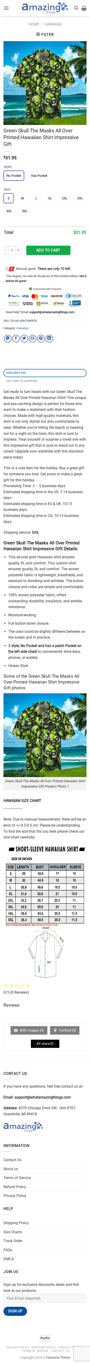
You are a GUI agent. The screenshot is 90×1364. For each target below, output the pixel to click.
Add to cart (48, 250)
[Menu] (6, 8)
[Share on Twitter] (24, 338)
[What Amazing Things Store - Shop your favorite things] (45, 8)
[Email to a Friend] (32, 338)
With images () (31, 1030)
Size (7, 189)
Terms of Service (17, 1178)
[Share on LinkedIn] (49, 338)
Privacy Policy (14, 1195)
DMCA (8, 1259)
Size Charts (12, 1232)
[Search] (76, 8)
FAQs (7, 1250)
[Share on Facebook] (16, 338)
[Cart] (84, 8)
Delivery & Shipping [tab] (22, 381)
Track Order (12, 1241)
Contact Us (12, 1160)
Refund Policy (14, 1187)
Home (34, 24)
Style (8, 167)
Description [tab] (16, 373)
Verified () (67, 1030)
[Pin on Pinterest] (41, 338)
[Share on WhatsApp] (8, 338)
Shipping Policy (16, 1223)
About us (10, 1169)
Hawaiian (53, 24)
